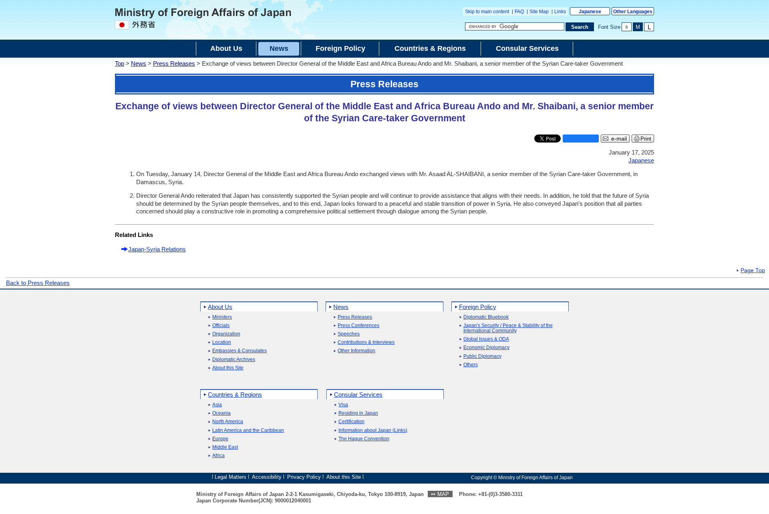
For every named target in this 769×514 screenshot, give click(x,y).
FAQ (519, 11)
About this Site (228, 368)
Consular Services (358, 394)
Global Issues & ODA (486, 339)
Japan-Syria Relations (157, 249)
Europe (220, 439)
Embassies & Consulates (239, 350)
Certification (351, 421)
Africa (218, 455)
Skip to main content (487, 11)
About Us (220, 306)
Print (645, 139)
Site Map (539, 11)
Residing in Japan (358, 413)
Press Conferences (358, 325)
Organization (226, 334)
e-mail (619, 139)
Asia (217, 405)
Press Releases (174, 63)
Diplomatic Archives (233, 359)
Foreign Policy (477, 306)
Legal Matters (230, 477)
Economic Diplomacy (486, 347)
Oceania (221, 413)
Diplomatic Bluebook (486, 317)
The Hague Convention (363, 439)
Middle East (225, 447)
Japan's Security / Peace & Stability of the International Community (508, 328)
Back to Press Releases (38, 282)
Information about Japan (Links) (372, 430)
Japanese (590, 11)
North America (227, 421)
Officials (220, 325)
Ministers (222, 317)
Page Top (753, 270)
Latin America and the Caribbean (248, 430)
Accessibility (267, 477)
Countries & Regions (235, 394)
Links (560, 11)
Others (470, 364)
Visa (343, 405)
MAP (443, 494)
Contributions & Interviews (366, 342)
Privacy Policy (304, 477)
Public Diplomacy (482, 356)
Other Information (356, 350)
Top (119, 63)
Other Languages (632, 11)
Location (221, 342)
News (138, 63)
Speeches (349, 334)
